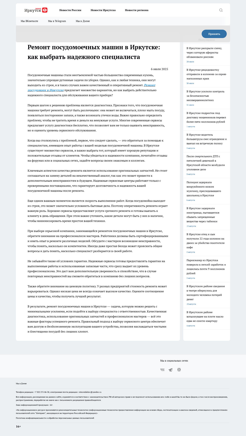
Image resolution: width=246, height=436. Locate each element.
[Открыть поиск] (221, 10)
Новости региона (136, 10)
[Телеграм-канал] (171, 369)
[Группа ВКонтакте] (162, 369)
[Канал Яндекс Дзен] (179, 369)
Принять (214, 34)
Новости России (70, 10)
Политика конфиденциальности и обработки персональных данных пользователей (55, 418)
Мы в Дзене (83, 21)
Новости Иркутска (103, 10)
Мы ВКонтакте (29, 21)
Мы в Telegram (57, 21)
